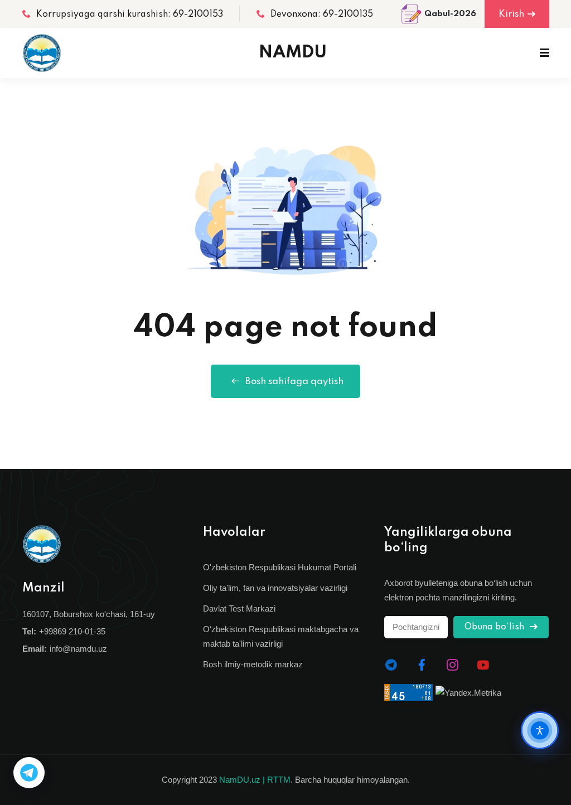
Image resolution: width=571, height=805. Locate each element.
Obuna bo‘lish (495, 627)
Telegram (29, 772)
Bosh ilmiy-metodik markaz (253, 664)
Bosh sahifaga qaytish (294, 381)
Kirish (511, 14)
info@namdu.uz (78, 648)
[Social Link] (391, 665)
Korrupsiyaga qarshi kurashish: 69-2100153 (129, 14)
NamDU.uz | (242, 779)
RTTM (279, 779)
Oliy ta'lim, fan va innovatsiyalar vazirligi (275, 588)
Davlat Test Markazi (239, 608)
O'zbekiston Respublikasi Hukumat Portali (279, 567)
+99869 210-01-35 (72, 631)
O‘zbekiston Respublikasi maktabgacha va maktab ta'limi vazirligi (281, 636)
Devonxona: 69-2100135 (321, 14)
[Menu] (544, 53)
